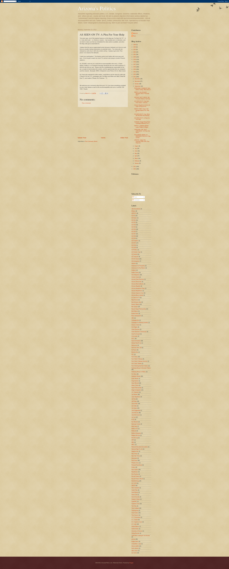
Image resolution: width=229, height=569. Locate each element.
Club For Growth (135, 334)
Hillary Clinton (135, 385)
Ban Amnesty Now (136, 302)
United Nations (135, 526)
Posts (135, 197)
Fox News (134, 374)
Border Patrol (134, 313)
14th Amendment (135, 208)
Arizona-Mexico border (137, 295)
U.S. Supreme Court (136, 522)
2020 (134, 57)
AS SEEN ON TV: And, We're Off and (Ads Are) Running (142, 115)
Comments (137, 200)
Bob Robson (134, 311)
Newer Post (82, 138)
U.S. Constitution (135, 517)
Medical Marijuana (136, 433)
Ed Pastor (134, 350)
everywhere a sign (136, 543)
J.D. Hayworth (135, 392)
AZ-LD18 (133, 245)
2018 (134, 62)
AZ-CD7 (133, 233)
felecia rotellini (135, 546)
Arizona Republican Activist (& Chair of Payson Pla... (142, 105)
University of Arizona (136, 531)
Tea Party (134, 506)
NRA (132, 442)
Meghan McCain (135, 435)
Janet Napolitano (135, 396)
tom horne (134, 553)
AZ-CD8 (133, 236)
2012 (134, 76)
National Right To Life (137, 449)
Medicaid (133, 431)
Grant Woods (134, 378)
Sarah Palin (134, 490)
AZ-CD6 (133, 231)
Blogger (131, 562)
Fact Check (134, 356)
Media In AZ (134, 428)
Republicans (134, 471)
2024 (134, 47)
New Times (134, 453)
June (136, 151)
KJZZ (132, 419)
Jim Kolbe (134, 406)
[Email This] (100, 93)
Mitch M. (135, 33)
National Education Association (139, 447)
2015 (134, 69)
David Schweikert (136, 340)
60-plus (133, 211)
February (137, 161)
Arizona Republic (135, 286)
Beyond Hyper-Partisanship (138, 309)
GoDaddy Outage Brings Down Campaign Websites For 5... (142, 122)
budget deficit (134, 541)
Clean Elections (135, 329)
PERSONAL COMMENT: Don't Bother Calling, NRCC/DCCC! (142, 89)
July (136, 148)
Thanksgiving (134, 510)
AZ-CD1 (133, 220)
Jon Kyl (133, 417)
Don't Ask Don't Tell (136, 347)
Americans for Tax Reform (138, 268)
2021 (134, 54)
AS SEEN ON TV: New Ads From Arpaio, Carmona (141, 102)
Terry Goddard (135, 508)
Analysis (133, 270)
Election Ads (134, 352)
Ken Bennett (134, 421)
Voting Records (135, 533)
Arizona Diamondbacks (137, 284)
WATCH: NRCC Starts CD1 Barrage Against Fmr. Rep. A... (141, 110)
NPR (132, 440)
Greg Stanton (134, 381)
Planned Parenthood (136, 465)
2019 (134, 59)
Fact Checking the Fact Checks (139, 365)
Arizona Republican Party (138, 288)
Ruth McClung (135, 481)
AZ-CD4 (133, 227)
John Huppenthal (135, 410)
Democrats (134, 345)
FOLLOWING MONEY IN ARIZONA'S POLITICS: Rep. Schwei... (142, 136)
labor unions (134, 550)
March (136, 158)
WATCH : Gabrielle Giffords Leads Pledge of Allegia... (141, 126)
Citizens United (135, 325)
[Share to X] (104, 93)
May (136, 153)
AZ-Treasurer (134, 256)
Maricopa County (135, 424)
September (138, 86)
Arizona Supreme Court (137, 293)
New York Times (135, 456)
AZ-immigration (135, 261)
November (137, 81)
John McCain (134, 412)
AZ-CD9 (133, 238)
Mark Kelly (134, 426)
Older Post (124, 138)
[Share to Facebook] (106, 93)
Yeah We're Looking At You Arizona (140, 535)
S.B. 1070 (134, 483)
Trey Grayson (135, 515)
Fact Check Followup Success (139, 361)
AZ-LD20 (133, 247)
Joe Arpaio (134, 408)
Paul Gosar (134, 460)
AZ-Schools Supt (135, 252)
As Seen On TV (135, 297)
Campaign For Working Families (139, 322)
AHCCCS (133, 213)
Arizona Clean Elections (137, 279)
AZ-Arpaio (134, 218)
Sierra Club (134, 494)
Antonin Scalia (135, 277)
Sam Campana (135, 487)
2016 (134, 67)
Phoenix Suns (135, 462)
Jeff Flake (134, 401)
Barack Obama (135, 304)
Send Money (134, 492)
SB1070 (133, 485)
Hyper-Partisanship (136, 387)
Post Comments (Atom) (91, 141)
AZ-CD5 (133, 229)
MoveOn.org (134, 437)
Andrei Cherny (135, 272)
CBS (132, 318)
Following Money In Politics (138, 371)
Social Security (135, 497)
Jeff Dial (133, 399)
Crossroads (134, 336)
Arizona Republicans (136, 290)
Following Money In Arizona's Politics (141, 368)
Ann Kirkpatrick (135, 274)
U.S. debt (133, 524)
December (137, 78)
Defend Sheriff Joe (136, 343)
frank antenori (135, 548)
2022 (134, 52)
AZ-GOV (133, 243)
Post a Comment (86, 103)
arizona (133, 539)
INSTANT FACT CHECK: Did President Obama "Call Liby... (142, 98)
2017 (134, 64)
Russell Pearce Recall (137, 478)
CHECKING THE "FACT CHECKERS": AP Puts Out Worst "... (142, 131)
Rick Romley (134, 474)
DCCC (133, 338)
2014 (134, 71)
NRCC (133, 444)
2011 (134, 166)
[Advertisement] (103, 121)
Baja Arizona (134, 299)
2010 (134, 169)
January (137, 163)
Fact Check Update (136, 363)
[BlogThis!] (102, 93)
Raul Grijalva (134, 469)
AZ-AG (133, 215)
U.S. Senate (134, 519)
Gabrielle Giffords (136, 376)
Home (103, 138)
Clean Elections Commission (138, 331)
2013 (134, 74)
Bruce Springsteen (136, 315)
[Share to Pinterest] (107, 93)
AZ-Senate (134, 254)
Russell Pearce (135, 476)
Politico (133, 467)
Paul (134, 36)
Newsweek (134, 458)
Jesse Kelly (134, 403)
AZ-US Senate (135, 258)
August (137, 146)
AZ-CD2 (133, 222)
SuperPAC (134, 501)
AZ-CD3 (133, 224)
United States (135, 528)
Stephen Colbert (135, 499)
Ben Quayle (134, 306)
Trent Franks (134, 512)
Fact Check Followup (136, 359)
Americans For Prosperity (138, 265)
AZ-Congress (134, 240)
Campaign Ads (135, 320)
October (137, 83)
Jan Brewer (134, 394)
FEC (132, 354)
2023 (134, 49)
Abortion (133, 263)
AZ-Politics (134, 249)
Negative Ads (134, 451)
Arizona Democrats (136, 281)
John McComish (135, 415)
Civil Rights (134, 327)
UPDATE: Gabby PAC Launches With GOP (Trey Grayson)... (141, 141)
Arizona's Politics (97, 8)
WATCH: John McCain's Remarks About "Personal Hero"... (141, 94)
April (136, 156)
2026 (134, 44)
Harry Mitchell (135, 383)
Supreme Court (135, 503)
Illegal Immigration (136, 390)
